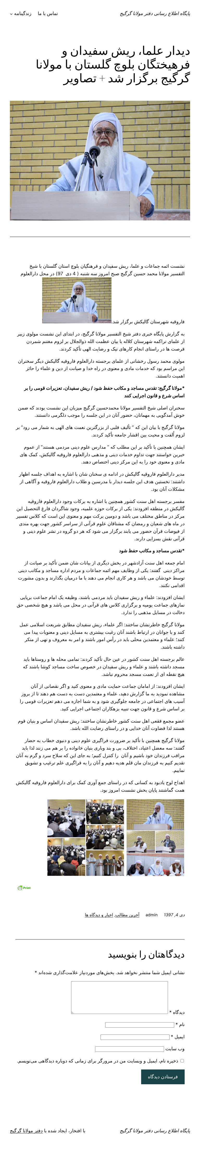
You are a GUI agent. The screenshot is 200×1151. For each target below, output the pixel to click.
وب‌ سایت (175, 1048)
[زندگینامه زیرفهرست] (11, 13)
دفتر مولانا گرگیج (26, 1130)
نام (180, 1024)
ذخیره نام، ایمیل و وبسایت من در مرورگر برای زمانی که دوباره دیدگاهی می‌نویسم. (97, 1061)
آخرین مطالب (127, 914)
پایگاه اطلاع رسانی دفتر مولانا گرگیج (155, 13)
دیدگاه (177, 1012)
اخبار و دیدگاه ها (99, 914)
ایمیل (178, 1036)
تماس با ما (48, 13)
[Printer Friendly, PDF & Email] (24, 887)
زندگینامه (23, 13)
